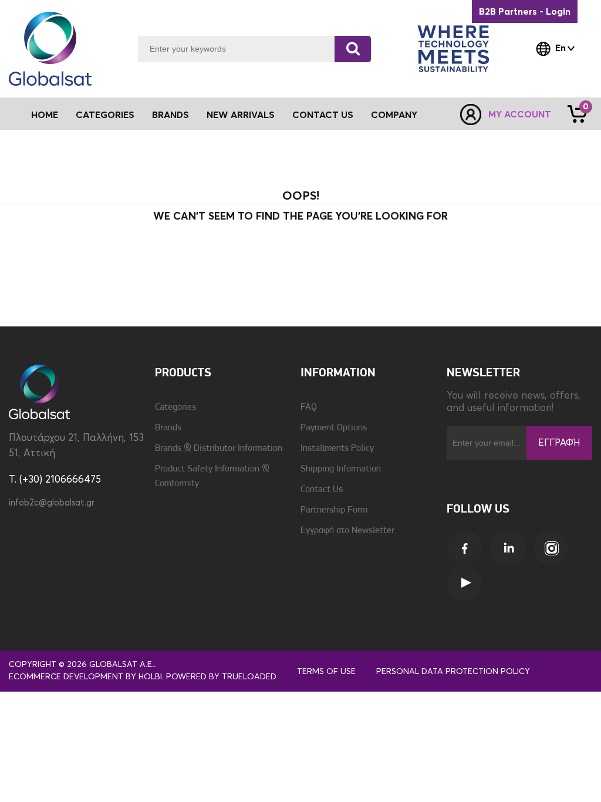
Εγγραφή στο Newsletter (347, 530)
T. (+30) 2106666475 (55, 480)
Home (44, 115)
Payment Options (333, 428)
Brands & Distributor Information (218, 448)
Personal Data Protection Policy (453, 672)
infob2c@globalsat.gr (51, 502)
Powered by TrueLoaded (221, 677)
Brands (170, 115)
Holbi (150, 677)
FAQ (308, 407)
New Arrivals (241, 115)
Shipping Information (340, 469)
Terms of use (326, 672)
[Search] (353, 49)
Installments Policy (337, 448)
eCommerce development (66, 677)
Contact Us (322, 115)
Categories (175, 407)
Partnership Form (333, 510)
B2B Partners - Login (524, 11)
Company (394, 115)
